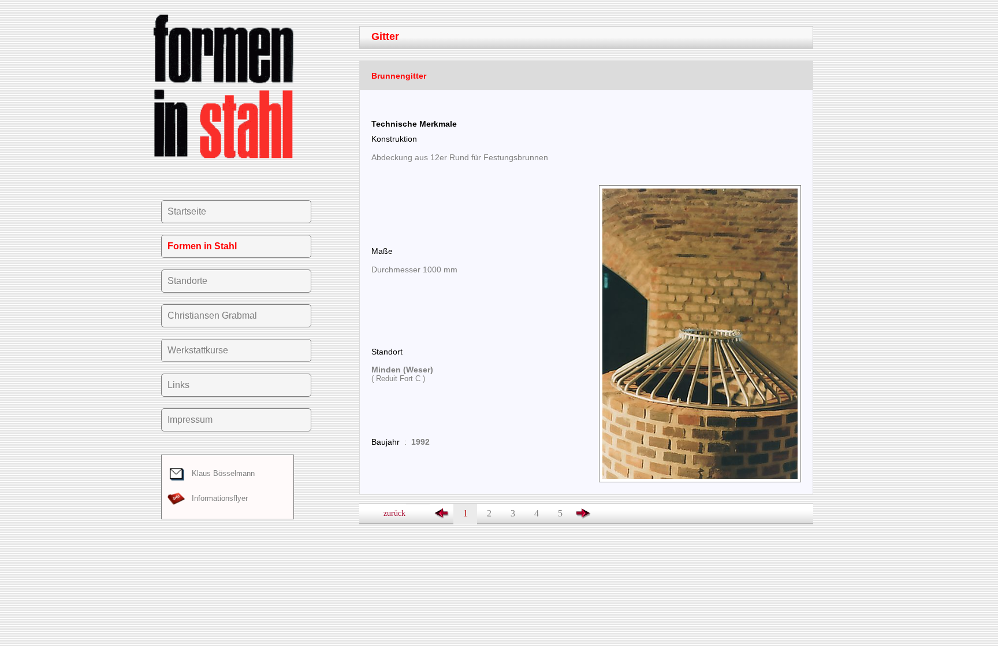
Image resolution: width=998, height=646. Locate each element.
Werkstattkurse (197, 350)
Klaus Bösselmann (220, 473)
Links (178, 385)
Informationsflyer (216, 498)
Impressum (190, 419)
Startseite (186, 211)
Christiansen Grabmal (212, 315)
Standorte (187, 281)
